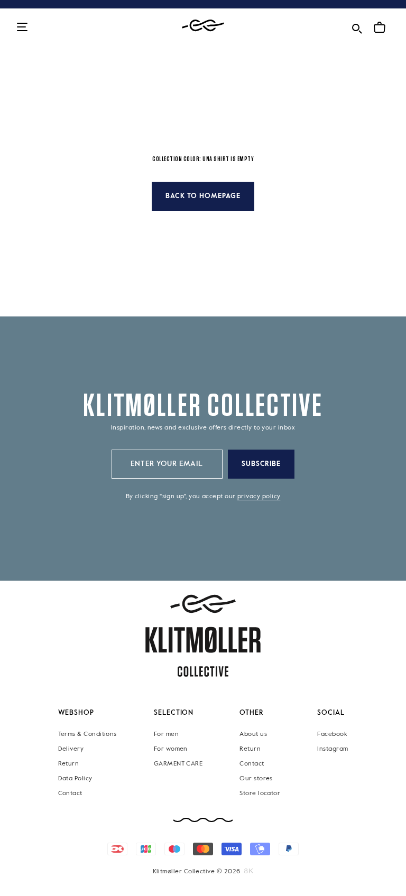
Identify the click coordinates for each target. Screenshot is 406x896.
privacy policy (258, 496)
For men (166, 734)
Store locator (259, 793)
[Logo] (203, 26)
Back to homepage (203, 196)
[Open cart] (379, 27)
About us (253, 734)
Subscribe (261, 464)
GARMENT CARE (178, 764)
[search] (356, 27)
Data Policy (75, 779)
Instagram (332, 749)
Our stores (256, 779)
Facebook (332, 734)
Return (68, 764)
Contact (70, 793)
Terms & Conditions (87, 734)
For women (171, 749)
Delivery (71, 749)
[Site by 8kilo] (248, 871)
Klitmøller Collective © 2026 (197, 872)
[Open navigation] (22, 28)
